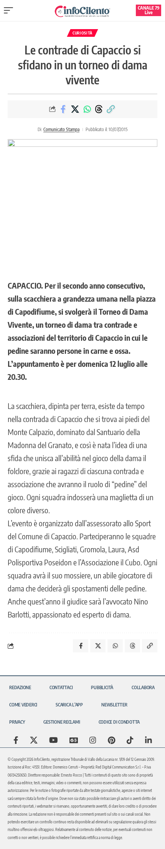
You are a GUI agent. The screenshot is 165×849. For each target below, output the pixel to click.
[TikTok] (130, 740)
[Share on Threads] (99, 109)
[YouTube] (53, 740)
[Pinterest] (111, 740)
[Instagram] (92, 740)
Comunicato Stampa (61, 129)
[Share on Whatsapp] (87, 109)
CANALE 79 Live (149, 10)
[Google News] (74, 740)
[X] (34, 740)
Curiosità (82, 33)
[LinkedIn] (148, 740)
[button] (10, 10)
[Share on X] (75, 109)
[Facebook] (16, 740)
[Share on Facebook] (63, 109)
